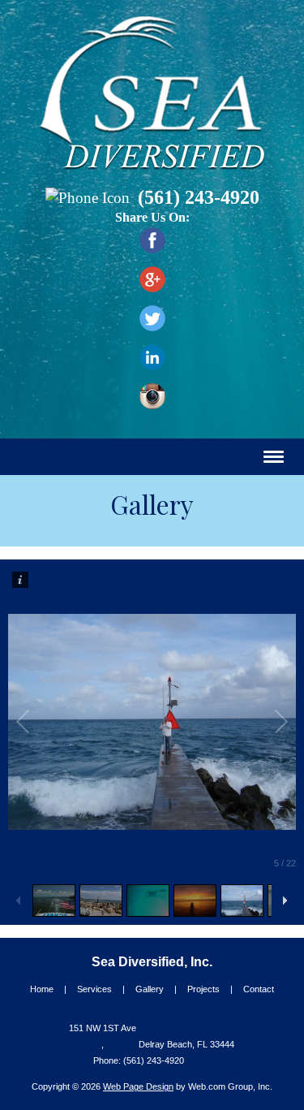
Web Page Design (138, 1086)
